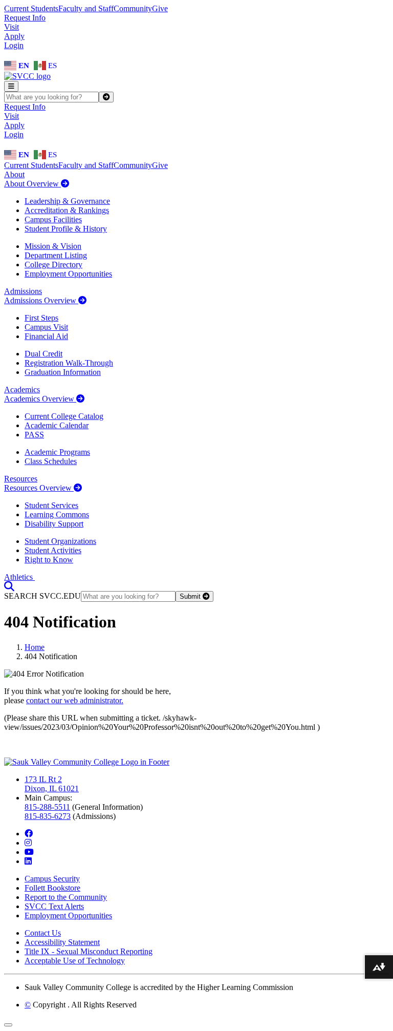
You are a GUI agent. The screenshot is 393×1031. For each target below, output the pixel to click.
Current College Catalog (64, 416)
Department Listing (56, 255)
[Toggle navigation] (11, 86)
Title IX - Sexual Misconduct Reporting (88, 951)
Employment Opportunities (68, 273)
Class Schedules (51, 461)
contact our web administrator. (74, 700)
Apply (14, 36)
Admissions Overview (41, 300)
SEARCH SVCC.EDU (42, 596)
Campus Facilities (53, 219)
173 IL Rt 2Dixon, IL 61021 (52, 784)
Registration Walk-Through (69, 363)
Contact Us (43, 933)
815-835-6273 (48, 816)
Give (160, 8)
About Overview (32, 183)
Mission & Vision (53, 246)
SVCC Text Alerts (54, 906)
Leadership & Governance (67, 201)
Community (133, 8)
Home (35, 647)
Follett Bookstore (52, 887)
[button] (9, 586)
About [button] (14, 174)
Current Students (31, 8)
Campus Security (52, 878)
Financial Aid (46, 336)
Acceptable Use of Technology (75, 960)
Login (14, 45)
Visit (11, 27)
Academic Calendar (57, 425)
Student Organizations (60, 541)
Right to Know (49, 559)
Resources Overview (39, 487)
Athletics (19, 577)
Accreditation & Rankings (67, 210)
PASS (34, 434)
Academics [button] (22, 389)
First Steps (41, 317)
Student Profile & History (66, 228)
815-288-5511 (47, 807)
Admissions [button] (23, 291)
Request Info (25, 17)
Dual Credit (43, 353)
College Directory (53, 264)
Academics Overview (40, 398)
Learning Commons (57, 514)
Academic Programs (57, 452)
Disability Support (54, 523)
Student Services (51, 505)
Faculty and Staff (86, 8)
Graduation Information (63, 372)
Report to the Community (66, 897)
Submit (191, 596)
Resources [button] (20, 478)
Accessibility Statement (62, 942)
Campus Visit (46, 327)
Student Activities (53, 550)
